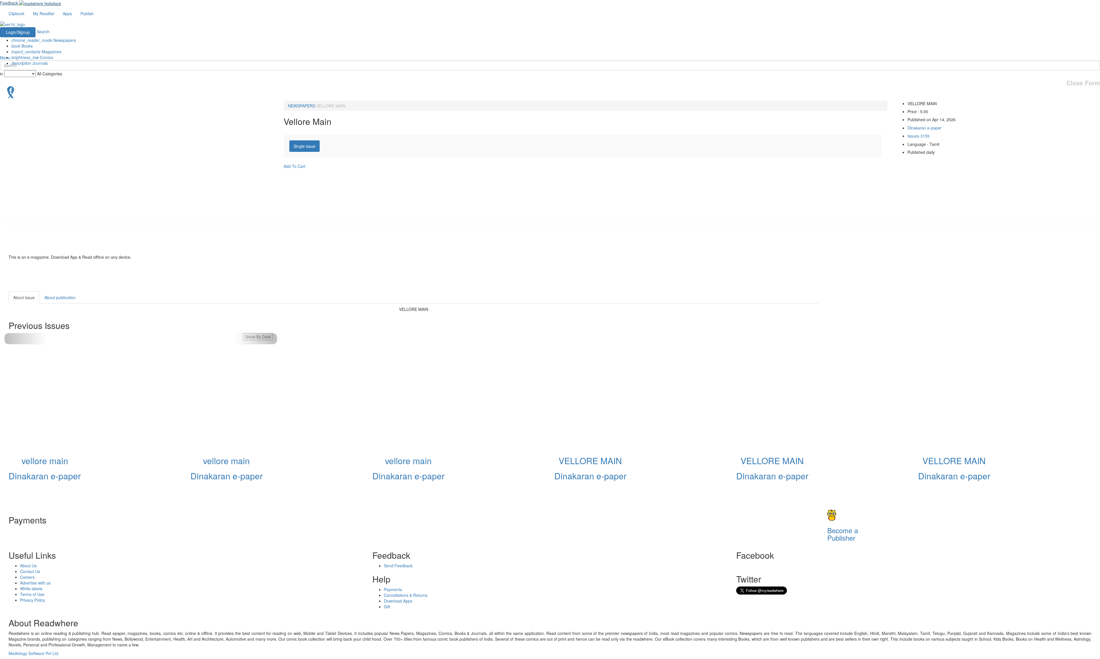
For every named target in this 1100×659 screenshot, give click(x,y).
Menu (5, 57)
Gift (387, 606)
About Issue (24, 297)
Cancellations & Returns (405, 595)
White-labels (31, 588)
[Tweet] (550, 95)
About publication (60, 297)
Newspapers (43, 40)
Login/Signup (18, 32)
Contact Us (30, 571)
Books (22, 46)
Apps (67, 13)
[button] (256, 338)
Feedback (9, 3)
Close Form (1083, 83)
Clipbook (16, 13)
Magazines (36, 51)
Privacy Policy (32, 600)
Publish (87, 13)
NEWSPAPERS (301, 106)
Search (43, 31)
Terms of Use (32, 594)
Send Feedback (398, 565)
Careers (27, 577)
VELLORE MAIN (330, 106)
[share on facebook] (550, 89)
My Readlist (43, 13)
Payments (393, 589)
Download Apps (398, 601)
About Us (28, 565)
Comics (32, 57)
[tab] (304, 146)
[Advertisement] (870, 327)
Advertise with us (35, 583)
